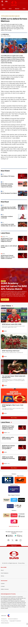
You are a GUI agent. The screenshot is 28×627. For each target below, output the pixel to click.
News (4, 8)
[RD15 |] (14, 185)
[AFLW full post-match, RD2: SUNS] (14, 320)
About (2, 570)
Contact (3, 586)
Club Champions (4, 573)
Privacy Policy (21, 563)
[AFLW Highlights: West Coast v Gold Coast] (14, 401)
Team (24, 8)
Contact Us (4, 618)
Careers (3, 583)
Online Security (5, 622)
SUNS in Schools (5, 589)
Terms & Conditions (13, 618)
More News (14, 468)
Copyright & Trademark (15, 620)
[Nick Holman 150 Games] (14, 176)
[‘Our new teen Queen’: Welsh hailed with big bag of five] (14, 373)
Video (10, 8)
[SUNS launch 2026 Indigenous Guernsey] (14, 460)
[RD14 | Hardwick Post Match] (14, 193)
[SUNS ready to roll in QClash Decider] (14, 247)
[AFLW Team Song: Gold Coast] (14, 346)
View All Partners (13, 526)
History (2, 576)
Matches (17, 8)
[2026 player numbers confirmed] (14, 216)
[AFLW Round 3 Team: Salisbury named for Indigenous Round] (14, 239)
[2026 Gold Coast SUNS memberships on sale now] (14, 224)
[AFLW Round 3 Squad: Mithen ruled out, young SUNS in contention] (14, 256)
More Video (14, 417)
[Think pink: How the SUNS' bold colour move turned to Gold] (14, 208)
